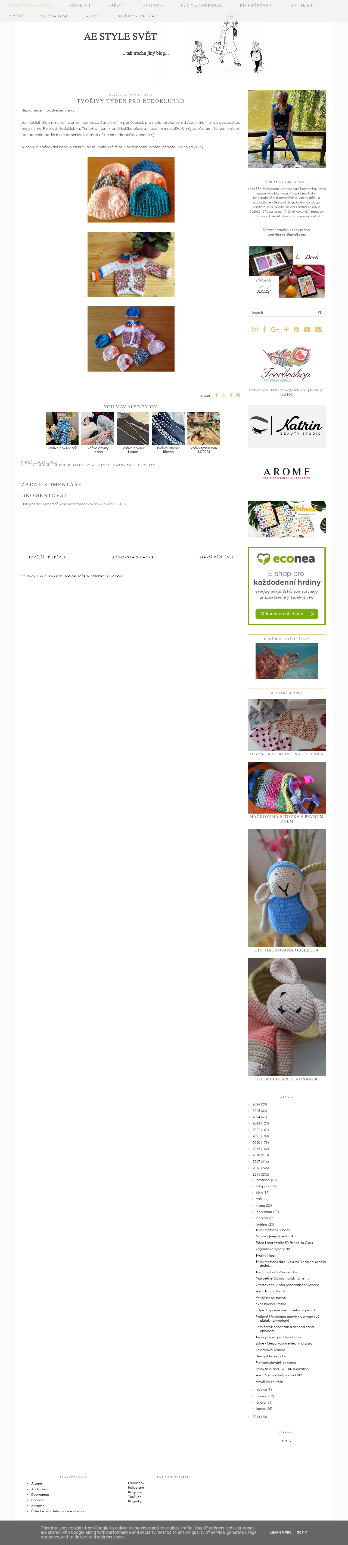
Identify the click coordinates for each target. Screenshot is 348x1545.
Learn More (280, 1532)
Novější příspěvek (46, 557)
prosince (263, 1180)
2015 (256, 1174)
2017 (256, 1162)
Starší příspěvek (217, 557)
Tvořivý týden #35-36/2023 (203, 450)
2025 (256, 1111)
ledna (260, 1409)
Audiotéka (39, 1489)
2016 (256, 1168)
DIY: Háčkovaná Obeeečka (286, 950)
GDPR (287, 1441)
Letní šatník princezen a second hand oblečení (285, 1329)
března (261, 1396)
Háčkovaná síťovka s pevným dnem (287, 818)
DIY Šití (16, 16)
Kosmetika (80, 5)
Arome (36, 1483)
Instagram (136, 1487)
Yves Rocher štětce (271, 1304)
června (262, 1218)
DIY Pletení (302, 5)
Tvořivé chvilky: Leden (97, 450)
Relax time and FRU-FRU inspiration (282, 1369)
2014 (256, 1417)
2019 (256, 1149)
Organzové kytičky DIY (273, 1249)
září (259, 1199)
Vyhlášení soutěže (269, 1382)
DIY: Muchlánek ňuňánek (286, 1079)
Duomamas (40, 1495)
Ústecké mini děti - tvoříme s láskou (58, 1511)
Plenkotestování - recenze (276, 1363)
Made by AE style (92, 465)
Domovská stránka (30, 5)
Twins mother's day (134, 465)
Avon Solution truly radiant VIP (279, 1375)
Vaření (115, 5)
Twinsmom (152, 5)
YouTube (135, 1497)
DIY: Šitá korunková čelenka (287, 754)
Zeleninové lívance (270, 1350)
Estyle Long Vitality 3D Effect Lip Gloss (284, 1243)
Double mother (54, 465)
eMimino (38, 1506)
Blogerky (134, 1501)
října (259, 1193)
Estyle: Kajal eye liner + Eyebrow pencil (285, 1310)
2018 (256, 1155)
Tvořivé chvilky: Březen (168, 450)
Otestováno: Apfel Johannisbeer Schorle (287, 1285)
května (261, 1224)
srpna (260, 1205)
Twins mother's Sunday (273, 1230)
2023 (256, 1123)
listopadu (263, 1186)
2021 (256, 1136)
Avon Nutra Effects (270, 1291)
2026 (256, 1104)
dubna (261, 1390)
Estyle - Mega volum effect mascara (284, 1343)
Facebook (136, 1483)
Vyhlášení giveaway (271, 1297)
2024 (256, 1117)
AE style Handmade (202, 5)
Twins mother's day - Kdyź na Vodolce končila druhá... (291, 1264)
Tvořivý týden (266, 1255)
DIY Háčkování (256, 5)
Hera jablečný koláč (271, 1356)
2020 (256, 1143)
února (261, 1402)
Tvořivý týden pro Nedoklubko (279, 1337)
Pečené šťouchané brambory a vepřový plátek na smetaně (287, 1318)
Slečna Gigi (54, 16)
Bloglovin (135, 1492)
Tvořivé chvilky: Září (62, 448)
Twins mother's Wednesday (277, 1272)
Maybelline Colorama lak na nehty (282, 1278)
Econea (37, 1500)
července (264, 1212)
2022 (256, 1130)
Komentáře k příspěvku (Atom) (94, 575)
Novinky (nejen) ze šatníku (276, 1236)
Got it (302, 1532)
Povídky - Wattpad (137, 16)
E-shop (92, 16)
